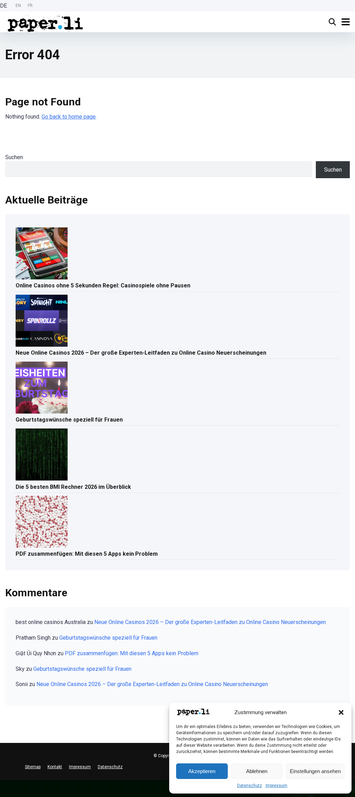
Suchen (14, 157)
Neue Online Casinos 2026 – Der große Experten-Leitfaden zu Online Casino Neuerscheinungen (141, 352)
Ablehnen (256, 771)
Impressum (276, 785)
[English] (3, 788)
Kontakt (54, 766)
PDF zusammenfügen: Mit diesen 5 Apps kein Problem (87, 554)
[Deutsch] (3, 782)
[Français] (3, 793)
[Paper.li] (45, 22)
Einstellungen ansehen (315, 771)
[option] (18, 6)
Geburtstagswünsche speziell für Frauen (69, 419)
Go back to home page (69, 116)
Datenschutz (249, 785)
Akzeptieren (201, 771)
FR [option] (30, 5)
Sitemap (33, 766)
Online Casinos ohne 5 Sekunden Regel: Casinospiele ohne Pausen (103, 285)
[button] (341, 712)
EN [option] (18, 5)
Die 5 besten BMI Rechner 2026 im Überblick (73, 487)
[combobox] (3, 783)
